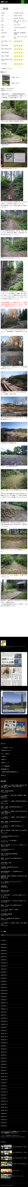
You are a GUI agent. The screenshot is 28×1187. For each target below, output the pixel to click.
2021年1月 (3, 1107)
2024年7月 (3, 999)
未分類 (2, 775)
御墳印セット (4, 762)
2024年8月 (3, 996)
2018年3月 (3, 1122)
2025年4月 (3, 984)
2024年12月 (3, 990)
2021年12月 (3, 1073)
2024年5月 (3, 1006)
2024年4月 (3, 1009)
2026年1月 (3, 959)
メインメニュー (26, 2)
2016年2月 (3, 1125)
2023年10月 (3, 1021)
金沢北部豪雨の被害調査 (6, 914)
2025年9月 (3, 969)
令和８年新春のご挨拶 (6, 862)
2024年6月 (3, 1002)
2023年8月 (3, 1027)
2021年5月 (3, 1095)
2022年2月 (3, 1067)
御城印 (3, 759)
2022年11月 (3, 1039)
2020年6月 (3, 1119)
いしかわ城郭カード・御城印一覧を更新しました (12, 826)
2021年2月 (3, 1104)
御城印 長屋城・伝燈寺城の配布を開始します (12, 806)
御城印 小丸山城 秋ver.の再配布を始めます (11, 905)
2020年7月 (3, 1116)
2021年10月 (3, 1079)
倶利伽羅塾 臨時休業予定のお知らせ (10, 867)
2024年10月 (3, 993)
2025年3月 (3, 987)
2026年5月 (3, 950)
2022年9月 (3, 1045)
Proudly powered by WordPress (7, 1185)
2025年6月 (3, 978)
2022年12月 (3, 1036)
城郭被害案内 (4, 769)
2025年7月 (3, 975)
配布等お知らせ (5, 750)
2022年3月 (3, 1064)
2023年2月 (3, 1033)
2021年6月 (3, 1092)
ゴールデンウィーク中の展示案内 (8, 840)
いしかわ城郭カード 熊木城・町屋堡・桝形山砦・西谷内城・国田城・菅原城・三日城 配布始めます (14, 785)
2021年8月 (3, 1085)
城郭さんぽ (4, 2)
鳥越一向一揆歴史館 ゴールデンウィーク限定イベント (14, 845)
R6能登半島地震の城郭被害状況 (8, 771)
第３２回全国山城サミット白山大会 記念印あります (13, 900)
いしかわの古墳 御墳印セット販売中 (10, 909)
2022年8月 (3, 1049)
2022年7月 (3, 1052)
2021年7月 (3, 1089)
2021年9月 (3, 1082)
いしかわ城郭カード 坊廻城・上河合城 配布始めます (14, 817)
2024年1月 (3, 1015)
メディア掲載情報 (5, 766)
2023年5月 (3, 1030)
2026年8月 (3, 944)
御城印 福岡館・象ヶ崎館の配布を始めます (11, 821)
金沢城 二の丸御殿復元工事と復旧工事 (10, 918)
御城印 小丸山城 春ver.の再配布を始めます (11, 858)
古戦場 (3, 756)
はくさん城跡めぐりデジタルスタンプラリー (11, 881)
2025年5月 (3, 981)
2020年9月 (3, 1113)
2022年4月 (3, 1061)
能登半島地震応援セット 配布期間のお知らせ (12, 871)
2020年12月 (3, 1110)
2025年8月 (3, 972)
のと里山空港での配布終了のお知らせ (10, 836)
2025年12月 (3, 962)
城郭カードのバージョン (6, 690)
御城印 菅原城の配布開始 (7, 791)
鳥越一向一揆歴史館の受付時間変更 (9, 853)
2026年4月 (3, 953)
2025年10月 (3, 966)
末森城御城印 (4, 886)
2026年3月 (3, 956)
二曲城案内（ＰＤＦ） (7, 68)
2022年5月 (3, 1058)
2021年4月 (3, 1098)
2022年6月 (3, 1055)
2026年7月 (3, 947)
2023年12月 (3, 1018)
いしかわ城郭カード (5, 747)
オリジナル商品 (4, 753)
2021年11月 (3, 1076)
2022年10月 (3, 1042)
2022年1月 (3, 1070)
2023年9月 (3, 1024)
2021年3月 (3, 1101)
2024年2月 (3, 1012)
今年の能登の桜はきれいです (7, 849)
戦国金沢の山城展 (5, 890)
